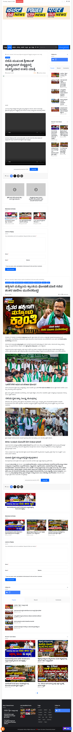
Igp (43, 717)
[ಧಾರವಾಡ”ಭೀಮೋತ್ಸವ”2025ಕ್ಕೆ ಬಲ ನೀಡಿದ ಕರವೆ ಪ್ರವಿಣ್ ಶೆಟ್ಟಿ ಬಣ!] (55, 109)
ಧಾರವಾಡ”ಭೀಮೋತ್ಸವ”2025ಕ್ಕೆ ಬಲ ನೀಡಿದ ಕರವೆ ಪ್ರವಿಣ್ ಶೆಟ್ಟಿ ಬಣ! (64, 110)
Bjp (50, 709)
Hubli (39, 717)
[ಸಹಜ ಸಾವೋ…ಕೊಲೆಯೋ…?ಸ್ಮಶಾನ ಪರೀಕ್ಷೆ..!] (22, 716)
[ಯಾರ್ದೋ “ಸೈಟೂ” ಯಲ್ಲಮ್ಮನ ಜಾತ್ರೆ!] (55, 75)
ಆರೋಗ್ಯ (18, 47)
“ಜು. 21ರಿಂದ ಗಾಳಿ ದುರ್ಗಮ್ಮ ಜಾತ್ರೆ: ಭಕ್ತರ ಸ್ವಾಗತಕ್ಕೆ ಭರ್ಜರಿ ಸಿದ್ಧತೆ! (63, 151)
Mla (46, 717)
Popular (52, 68)
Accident (40, 709)
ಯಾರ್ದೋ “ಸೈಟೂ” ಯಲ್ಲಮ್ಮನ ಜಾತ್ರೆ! (64, 74)
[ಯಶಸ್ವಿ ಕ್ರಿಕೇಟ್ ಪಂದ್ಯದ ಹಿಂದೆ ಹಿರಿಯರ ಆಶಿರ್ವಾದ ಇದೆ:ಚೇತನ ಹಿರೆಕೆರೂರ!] (55, 91)
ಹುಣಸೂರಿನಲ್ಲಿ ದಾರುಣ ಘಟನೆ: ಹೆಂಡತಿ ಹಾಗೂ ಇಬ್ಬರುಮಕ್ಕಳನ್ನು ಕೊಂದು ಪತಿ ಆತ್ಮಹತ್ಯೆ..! (54, 134)
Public (45, 722)
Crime (45, 712)
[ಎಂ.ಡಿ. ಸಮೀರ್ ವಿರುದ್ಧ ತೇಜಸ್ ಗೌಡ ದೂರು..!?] (40, 215)
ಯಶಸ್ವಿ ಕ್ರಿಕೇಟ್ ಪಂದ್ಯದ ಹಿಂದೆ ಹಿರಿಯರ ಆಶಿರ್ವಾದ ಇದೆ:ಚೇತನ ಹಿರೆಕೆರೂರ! (64, 92)
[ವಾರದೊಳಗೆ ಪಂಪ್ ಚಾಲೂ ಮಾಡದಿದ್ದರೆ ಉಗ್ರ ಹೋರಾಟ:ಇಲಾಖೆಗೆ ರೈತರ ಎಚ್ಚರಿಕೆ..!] (55, 145)
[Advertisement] (36, 32)
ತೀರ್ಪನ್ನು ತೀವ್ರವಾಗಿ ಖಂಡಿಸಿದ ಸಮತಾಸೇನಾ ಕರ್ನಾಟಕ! (63, 102)
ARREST (45, 709)
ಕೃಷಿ (30, 47)
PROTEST (40, 722)
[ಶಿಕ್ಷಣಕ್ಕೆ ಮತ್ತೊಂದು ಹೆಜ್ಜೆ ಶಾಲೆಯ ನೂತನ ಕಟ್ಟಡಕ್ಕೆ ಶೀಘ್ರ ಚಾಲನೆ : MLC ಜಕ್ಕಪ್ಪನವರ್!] (64, 127)
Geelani (53, 729)
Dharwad (40, 714)
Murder (50, 717)
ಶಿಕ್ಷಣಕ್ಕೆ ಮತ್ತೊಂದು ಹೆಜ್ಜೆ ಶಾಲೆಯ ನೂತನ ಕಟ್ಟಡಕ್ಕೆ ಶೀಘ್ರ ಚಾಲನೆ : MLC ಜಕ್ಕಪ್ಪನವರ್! (42, 1)
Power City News (41, 729)
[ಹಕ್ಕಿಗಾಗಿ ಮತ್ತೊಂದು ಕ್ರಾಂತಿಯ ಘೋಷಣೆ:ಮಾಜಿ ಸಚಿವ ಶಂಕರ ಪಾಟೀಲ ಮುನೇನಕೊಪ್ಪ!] (22, 710)
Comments (66, 68)
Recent (59, 68)
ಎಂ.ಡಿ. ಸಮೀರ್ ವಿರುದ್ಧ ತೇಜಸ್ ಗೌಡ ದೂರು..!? (39, 221)
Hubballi (50, 714)
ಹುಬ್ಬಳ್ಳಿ (5, 47)
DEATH (49, 712)
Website (28, 260)
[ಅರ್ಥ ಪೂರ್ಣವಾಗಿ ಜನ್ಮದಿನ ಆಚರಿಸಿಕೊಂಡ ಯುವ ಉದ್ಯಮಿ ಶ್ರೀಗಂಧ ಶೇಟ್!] (55, 81)
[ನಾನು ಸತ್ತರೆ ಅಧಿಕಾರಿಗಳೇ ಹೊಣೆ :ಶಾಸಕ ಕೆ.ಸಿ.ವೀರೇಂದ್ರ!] (25, 215)
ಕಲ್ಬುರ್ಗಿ (26, 47)
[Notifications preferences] (3, 729)
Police (44, 719)
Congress (40, 712)
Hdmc (45, 714)
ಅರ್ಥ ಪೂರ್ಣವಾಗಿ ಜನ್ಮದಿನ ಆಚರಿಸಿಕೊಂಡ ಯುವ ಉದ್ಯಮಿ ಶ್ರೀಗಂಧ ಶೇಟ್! (63, 83)
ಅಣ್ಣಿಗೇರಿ (14, 47)
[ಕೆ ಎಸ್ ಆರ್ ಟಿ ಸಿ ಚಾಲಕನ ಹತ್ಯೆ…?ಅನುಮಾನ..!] (11, 215)
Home (7, 54)
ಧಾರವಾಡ (9, 47)
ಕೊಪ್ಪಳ (33, 47)
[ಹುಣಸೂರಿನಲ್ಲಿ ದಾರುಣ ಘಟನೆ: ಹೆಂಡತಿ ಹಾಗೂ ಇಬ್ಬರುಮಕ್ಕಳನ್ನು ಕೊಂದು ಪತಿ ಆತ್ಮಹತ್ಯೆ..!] (55, 127)
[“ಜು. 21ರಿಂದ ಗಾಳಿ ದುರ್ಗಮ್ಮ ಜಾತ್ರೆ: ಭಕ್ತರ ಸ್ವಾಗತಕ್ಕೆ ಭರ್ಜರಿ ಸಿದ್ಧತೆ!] (64, 145)
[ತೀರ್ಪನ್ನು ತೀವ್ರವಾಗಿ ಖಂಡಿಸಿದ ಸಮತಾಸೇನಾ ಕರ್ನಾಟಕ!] (55, 101)
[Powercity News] (36, 12)
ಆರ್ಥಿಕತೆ (22, 47)
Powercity (49, 719)
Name (7, 254)
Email (6, 260)
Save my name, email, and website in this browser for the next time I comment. (24, 266)
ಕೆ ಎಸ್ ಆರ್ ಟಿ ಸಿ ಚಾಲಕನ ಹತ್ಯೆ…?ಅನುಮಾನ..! (10, 221)
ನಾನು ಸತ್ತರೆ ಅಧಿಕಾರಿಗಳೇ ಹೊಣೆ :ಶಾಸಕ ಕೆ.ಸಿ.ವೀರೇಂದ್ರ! (25, 221)
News (39, 719)
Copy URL (33, 169)
